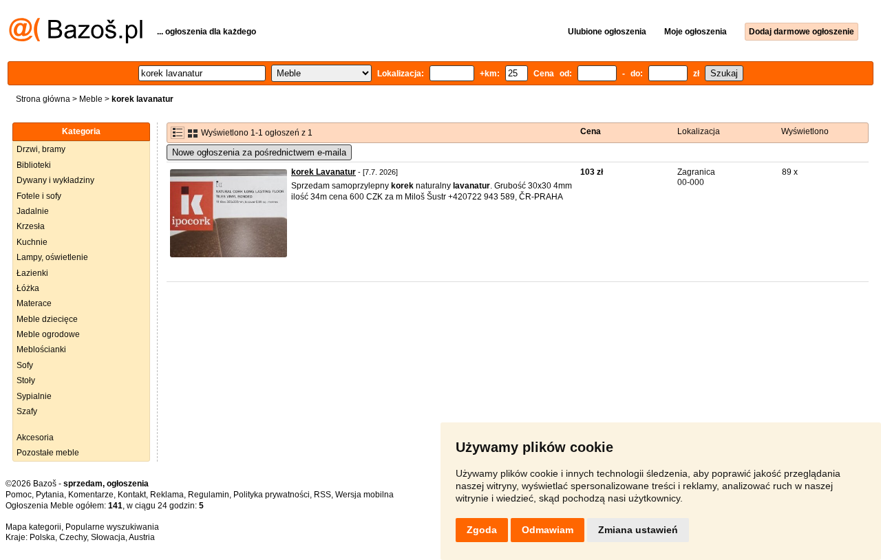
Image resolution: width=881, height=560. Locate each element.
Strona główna (43, 99)
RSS (322, 494)
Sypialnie (34, 396)
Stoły (26, 380)
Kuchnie (32, 242)
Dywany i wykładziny (55, 180)
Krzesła (31, 226)
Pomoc (19, 494)
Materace (34, 303)
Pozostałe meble (48, 452)
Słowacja (108, 537)
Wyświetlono (805, 131)
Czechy (73, 537)
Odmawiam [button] (547, 529)
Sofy (25, 365)
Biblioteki (34, 165)
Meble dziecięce (47, 319)
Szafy (27, 411)
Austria (142, 537)
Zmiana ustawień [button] (638, 529)
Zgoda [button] (482, 529)
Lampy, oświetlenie (52, 257)
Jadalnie (33, 211)
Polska (42, 537)
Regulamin (208, 494)
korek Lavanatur (323, 172)
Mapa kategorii (33, 527)
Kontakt (132, 494)
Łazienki (32, 273)
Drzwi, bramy (41, 149)
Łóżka (28, 288)
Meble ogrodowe (48, 334)
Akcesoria (35, 437)
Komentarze (91, 494)
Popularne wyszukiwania (112, 527)
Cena (590, 131)
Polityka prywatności (271, 494)
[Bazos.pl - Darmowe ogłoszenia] (75, 40)
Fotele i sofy (39, 196)
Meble (91, 99)
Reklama (167, 494)
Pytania (50, 494)
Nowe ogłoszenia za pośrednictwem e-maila (259, 152)
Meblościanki (41, 349)
